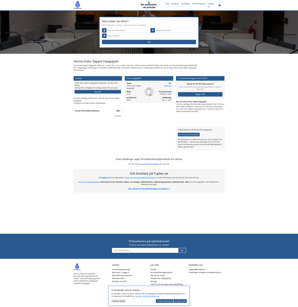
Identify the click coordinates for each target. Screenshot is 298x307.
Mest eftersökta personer (122, 275)
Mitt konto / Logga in (120, 272)
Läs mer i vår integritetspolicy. (147, 296)
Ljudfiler (186, 3)
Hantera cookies (118, 301)
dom (164, 164)
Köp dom (97, 92)
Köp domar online (157, 275)
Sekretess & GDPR (119, 281)
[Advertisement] (149, 212)
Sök (167, 3)
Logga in (211, 5)
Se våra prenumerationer (189, 134)
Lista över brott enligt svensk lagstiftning (166, 284)
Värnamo (167, 86)
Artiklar (175, 3)
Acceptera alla (180, 301)
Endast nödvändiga (164, 301)
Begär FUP (200, 94)
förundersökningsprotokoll (148, 164)
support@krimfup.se (197, 269)
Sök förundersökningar (121, 269)
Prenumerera (198, 3)
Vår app (153, 281)
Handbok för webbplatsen (160, 278)
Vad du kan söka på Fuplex (88, 182)
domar (127, 177)
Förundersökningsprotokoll (161, 272)
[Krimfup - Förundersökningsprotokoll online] (105, 5)
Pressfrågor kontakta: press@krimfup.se (205, 272)
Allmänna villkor (118, 278)
